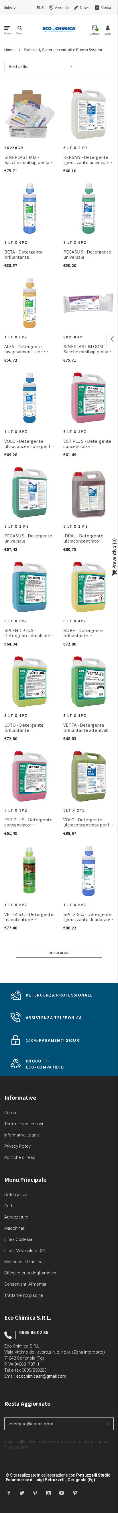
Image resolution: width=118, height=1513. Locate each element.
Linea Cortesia (18, 1239)
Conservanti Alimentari (25, 1284)
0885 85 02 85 (33, 1332)
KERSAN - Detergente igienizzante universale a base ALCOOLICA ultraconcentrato (88, 160)
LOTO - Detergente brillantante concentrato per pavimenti (24, 727)
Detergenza (15, 1194)
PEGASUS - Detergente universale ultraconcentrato (87, 254)
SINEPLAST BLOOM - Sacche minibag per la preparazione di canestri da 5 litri (88, 349)
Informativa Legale (22, 1135)
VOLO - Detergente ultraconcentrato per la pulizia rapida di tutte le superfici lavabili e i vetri (29, 443)
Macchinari (14, 1228)
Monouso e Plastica (23, 1261)
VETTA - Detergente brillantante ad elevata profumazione (86, 727)
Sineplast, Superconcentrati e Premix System (63, 49)
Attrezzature (16, 1217)
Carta (9, 1205)
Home (9, 49)
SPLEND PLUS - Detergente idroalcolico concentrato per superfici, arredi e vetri (29, 633)
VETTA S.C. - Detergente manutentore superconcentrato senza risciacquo (29, 917)
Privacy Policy (17, 1146)
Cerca (10, 1112)
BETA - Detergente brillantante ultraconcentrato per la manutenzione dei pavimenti (28, 254)
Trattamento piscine (23, 1295)
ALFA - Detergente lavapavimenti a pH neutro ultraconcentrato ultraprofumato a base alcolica (29, 349)
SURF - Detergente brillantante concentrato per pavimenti (83, 633)
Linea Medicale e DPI (24, 1250)
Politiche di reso (20, 1157)
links (8, 7)
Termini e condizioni (23, 1123)
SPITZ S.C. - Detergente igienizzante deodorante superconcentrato (88, 917)
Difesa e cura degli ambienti (31, 1273)
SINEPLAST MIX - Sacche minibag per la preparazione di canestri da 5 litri (29, 160)
